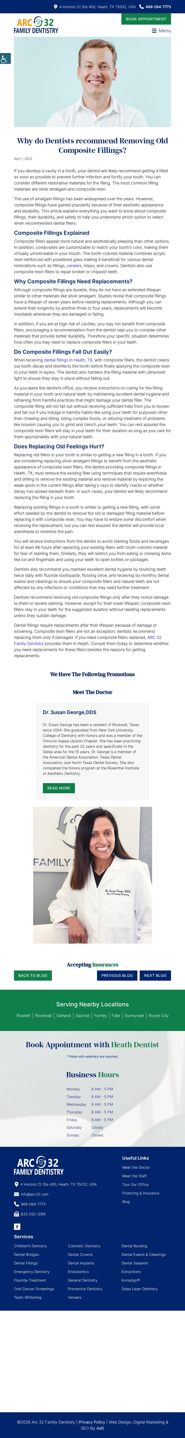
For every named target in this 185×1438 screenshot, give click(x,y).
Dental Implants (81, 1263)
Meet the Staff (134, 1176)
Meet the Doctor (136, 1167)
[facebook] (17, 1227)
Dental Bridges (26, 1254)
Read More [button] (58, 788)
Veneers (74, 1297)
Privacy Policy (92, 1422)
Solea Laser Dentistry (140, 1289)
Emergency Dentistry (32, 1271)
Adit (100, 1428)
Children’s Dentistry (30, 1246)
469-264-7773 (158, 7)
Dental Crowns (80, 1254)
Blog (126, 1201)
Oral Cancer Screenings (34, 1289)
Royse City (159, 1015)
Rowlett (23, 1015)
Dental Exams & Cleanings (144, 1254)
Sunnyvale (134, 1015)
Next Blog (155, 975)
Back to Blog (32, 975)
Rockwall (43, 1015)
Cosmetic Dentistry (84, 1246)
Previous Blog (117, 975)
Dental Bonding (134, 1246)
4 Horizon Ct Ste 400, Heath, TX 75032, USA (97, 7)
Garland (63, 1015)
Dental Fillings (26, 1263)
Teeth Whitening (28, 1297)
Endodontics (78, 1271)
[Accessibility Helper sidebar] (5, 58)
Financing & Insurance (140, 1193)
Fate (116, 1015)
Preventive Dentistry (85, 1289)
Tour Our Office (135, 1184)
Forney (100, 1015)
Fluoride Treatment (30, 1280)
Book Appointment (146, 19)
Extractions (131, 1271)
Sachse (82, 1015)
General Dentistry (82, 1280)
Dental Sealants (135, 1263)
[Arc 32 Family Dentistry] (36, 24)
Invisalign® (131, 1280)
